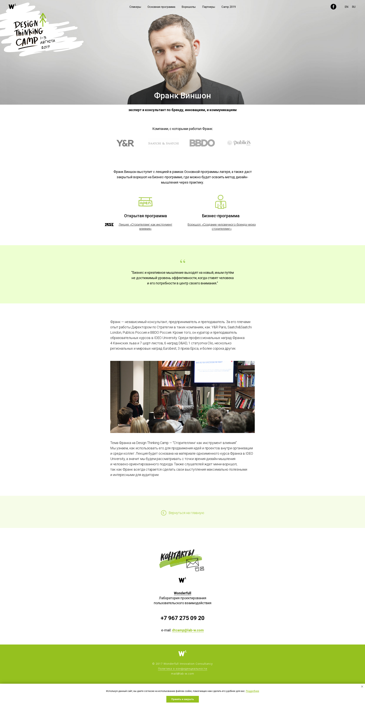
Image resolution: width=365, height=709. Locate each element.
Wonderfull (182, 593)
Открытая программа (145, 215)
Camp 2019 (228, 7)
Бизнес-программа (221, 215)
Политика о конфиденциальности (182, 668)
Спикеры (135, 7)
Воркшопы (189, 7)
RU (353, 7)
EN (346, 7)
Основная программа (161, 7)
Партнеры (208, 7)
